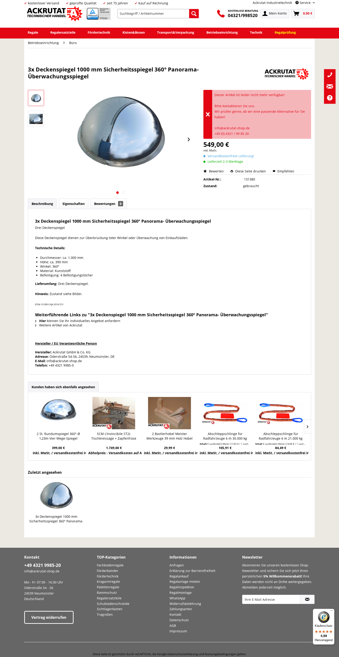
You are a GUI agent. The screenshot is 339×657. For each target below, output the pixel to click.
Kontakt (175, 614)
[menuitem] (158, 13)
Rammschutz (107, 592)
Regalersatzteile (109, 598)
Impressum (178, 631)
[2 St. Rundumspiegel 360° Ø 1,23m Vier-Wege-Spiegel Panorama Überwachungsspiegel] (58, 413)
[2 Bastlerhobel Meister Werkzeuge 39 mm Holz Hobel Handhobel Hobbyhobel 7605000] (169, 413)
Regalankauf (179, 576)
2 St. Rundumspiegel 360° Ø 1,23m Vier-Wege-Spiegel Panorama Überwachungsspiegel (58, 436)
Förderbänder (107, 570)
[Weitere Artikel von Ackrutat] (286, 74)
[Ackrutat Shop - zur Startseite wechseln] (55, 14)
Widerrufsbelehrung (185, 603)
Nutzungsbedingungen (220, 654)
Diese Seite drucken (250, 171)
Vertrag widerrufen (48, 617)
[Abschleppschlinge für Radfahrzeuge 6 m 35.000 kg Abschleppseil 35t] (225, 413)
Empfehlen (285, 171)
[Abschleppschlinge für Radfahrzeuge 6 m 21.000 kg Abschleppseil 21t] (280, 413)
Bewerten (216, 171)
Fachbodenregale (110, 565)
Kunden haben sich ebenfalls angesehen (63, 387)
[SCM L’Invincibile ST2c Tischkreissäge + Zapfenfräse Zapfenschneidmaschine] (113, 413)
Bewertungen (108, 203)
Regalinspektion (182, 587)
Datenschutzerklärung (182, 654)
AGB (173, 625)
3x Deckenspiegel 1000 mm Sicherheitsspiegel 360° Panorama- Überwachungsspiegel (56, 519)
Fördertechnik (107, 576)
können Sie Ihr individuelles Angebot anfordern (79, 321)
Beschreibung (42, 203)
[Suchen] (194, 13)
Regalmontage (181, 592)
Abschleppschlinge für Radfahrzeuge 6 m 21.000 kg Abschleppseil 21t (281, 436)
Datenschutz (179, 620)
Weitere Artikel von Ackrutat (60, 325)
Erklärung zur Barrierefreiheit (192, 570)
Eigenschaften (73, 203)
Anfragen (177, 565)
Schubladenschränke (113, 603)
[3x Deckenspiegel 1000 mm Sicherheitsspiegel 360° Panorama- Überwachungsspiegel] (56, 496)
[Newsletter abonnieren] (307, 599)
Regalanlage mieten (185, 581)
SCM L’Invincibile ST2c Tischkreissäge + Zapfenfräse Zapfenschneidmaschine (113, 436)
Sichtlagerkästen (109, 609)
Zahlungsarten (181, 609)
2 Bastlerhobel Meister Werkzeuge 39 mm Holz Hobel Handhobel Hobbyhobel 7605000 (169, 436)
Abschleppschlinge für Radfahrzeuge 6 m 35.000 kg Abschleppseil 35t (225, 436)
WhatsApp (177, 598)
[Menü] (331, 611)
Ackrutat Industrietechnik (272, 2)
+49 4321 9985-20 (42, 565)
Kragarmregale (108, 581)
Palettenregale (108, 587)
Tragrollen (105, 614)
